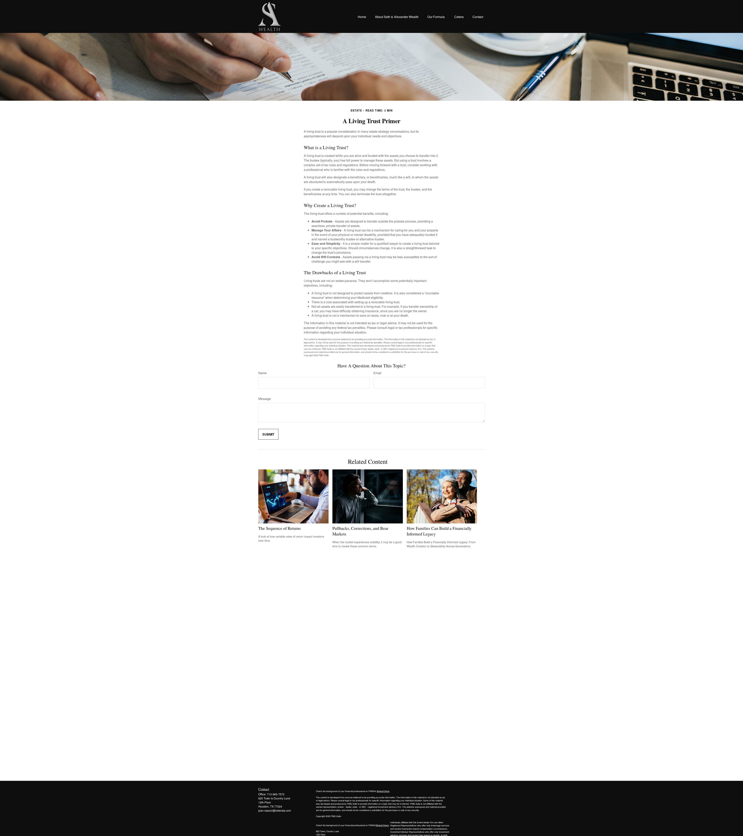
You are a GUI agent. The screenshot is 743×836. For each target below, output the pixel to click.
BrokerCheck (383, 791)
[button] (362, 16)
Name (262, 373)
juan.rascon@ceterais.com (274, 810)
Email (377, 373)
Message (264, 398)
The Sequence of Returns (279, 528)
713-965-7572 (275, 794)
